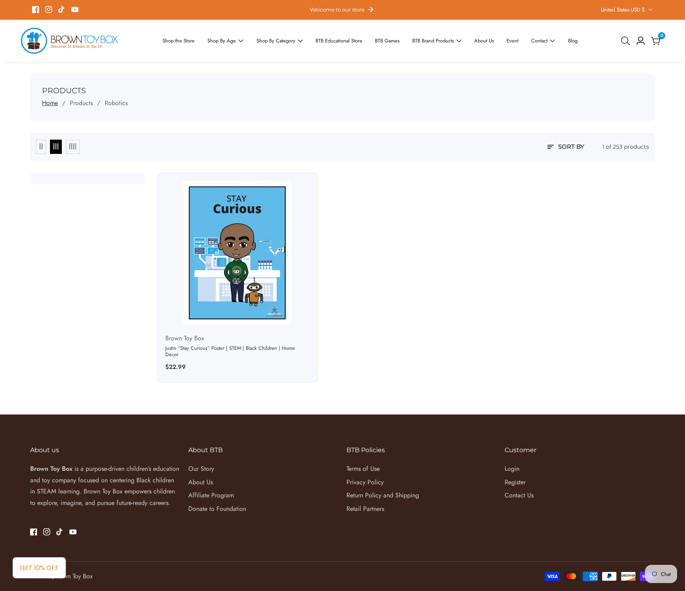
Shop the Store (196, 41)
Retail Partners (365, 508)
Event (497, 41)
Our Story (201, 468)
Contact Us (519, 495)
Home (50, 102)
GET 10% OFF (39, 567)
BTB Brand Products (425, 41)
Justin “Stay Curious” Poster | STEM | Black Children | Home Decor (230, 351)
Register (515, 482)
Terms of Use (363, 468)
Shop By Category (283, 41)
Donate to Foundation (217, 508)
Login (512, 468)
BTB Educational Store (340, 41)
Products (81, 102)
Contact (522, 41)
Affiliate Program (211, 495)
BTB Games (383, 41)
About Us (471, 41)
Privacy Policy (365, 482)
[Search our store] (627, 40)
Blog (553, 41)
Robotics (116, 102)
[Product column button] (41, 147)
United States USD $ (624, 9)
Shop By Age (235, 41)
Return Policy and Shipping (382, 495)
